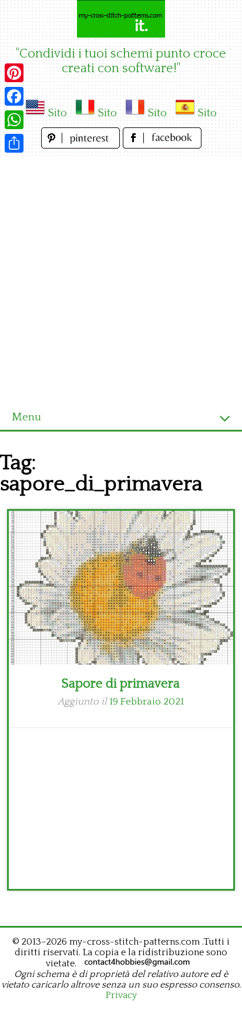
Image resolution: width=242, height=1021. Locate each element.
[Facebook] (14, 96)
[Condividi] (14, 143)
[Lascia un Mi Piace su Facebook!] (162, 145)
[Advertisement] (121, 278)
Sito (57, 113)
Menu (26, 417)
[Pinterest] (14, 73)
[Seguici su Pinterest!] (82, 145)
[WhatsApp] (14, 120)
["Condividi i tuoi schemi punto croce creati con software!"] (121, 19)
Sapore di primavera (121, 683)
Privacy (121, 995)
